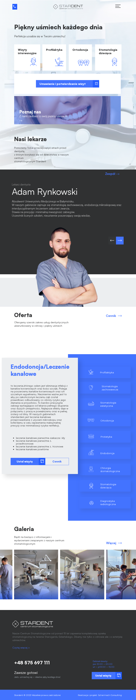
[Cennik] (120, 317)
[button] (131, 354)
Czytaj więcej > (21, 647)
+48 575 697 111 (32, 662)
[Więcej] (120, 544)
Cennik (111, 316)
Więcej (111, 543)
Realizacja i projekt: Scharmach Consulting (100, 695)
